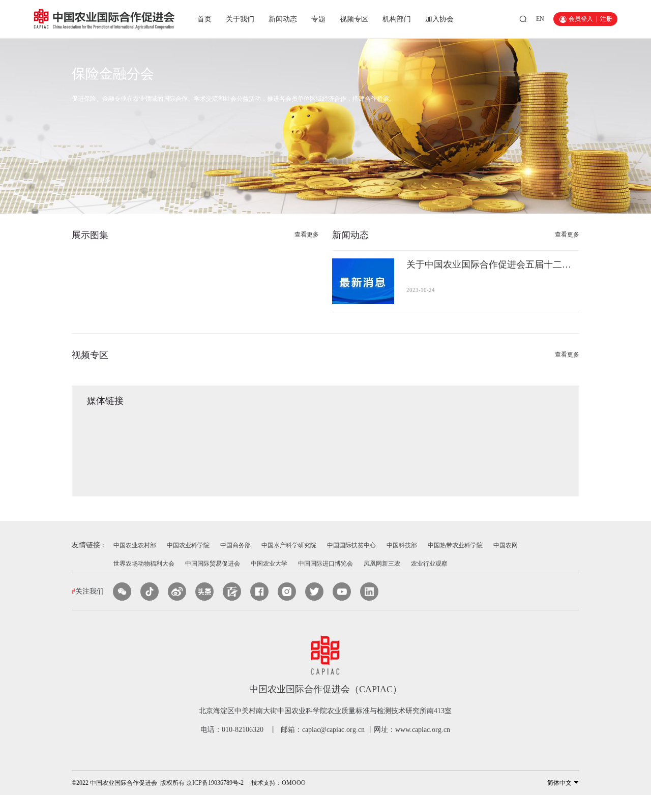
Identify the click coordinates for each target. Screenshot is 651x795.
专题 (318, 19)
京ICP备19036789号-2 (215, 782)
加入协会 (439, 19)
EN (540, 18)
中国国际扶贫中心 (351, 545)
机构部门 (396, 19)
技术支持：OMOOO (278, 782)
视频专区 (354, 19)
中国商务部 (235, 545)
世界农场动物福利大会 (143, 563)
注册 (606, 19)
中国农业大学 (269, 563)
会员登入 (581, 19)
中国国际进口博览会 (325, 563)
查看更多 (98, 180)
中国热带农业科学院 (455, 545)
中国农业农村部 (134, 545)
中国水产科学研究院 (288, 545)
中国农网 (505, 545)
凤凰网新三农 (382, 563)
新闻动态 (283, 19)
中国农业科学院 (188, 545)
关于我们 (240, 19)
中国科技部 (402, 545)
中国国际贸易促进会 (212, 563)
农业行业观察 (429, 563)
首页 (204, 19)
